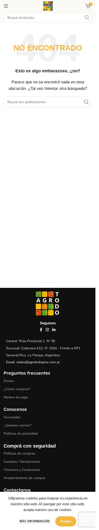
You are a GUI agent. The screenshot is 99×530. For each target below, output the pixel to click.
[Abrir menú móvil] (6, 6)
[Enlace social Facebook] (41, 329)
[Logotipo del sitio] (48, 6)
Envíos (9, 381)
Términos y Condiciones (22, 470)
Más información (34, 521)
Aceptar (65, 521)
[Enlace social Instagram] (47, 329)
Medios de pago (16, 397)
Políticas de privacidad (21, 433)
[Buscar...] (87, 17)
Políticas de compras (19, 453)
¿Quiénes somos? (17, 425)
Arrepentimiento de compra (24, 478)
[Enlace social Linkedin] (54, 329)
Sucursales (12, 417)
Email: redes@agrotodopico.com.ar (33, 362)
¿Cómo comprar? (17, 389)
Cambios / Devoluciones (22, 461)
